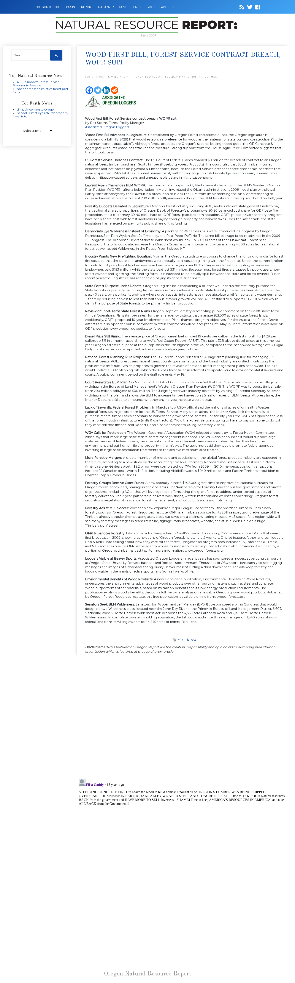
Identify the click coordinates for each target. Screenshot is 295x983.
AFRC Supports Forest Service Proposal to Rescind (36, 83)
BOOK (151, 7)
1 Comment (211, 77)
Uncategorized (148, 77)
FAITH (137, 7)
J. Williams (116, 77)
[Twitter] (98, 90)
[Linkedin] (106, 90)
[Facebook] (89, 90)
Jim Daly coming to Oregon (36, 109)
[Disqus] (184, 717)
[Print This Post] (174, 639)
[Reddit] (114, 90)
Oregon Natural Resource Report (147, 974)
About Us (168, 7)
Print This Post (186, 639)
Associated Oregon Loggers (107, 127)
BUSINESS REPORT (79, 7)
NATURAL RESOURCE (112, 7)
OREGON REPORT (48, 7)
